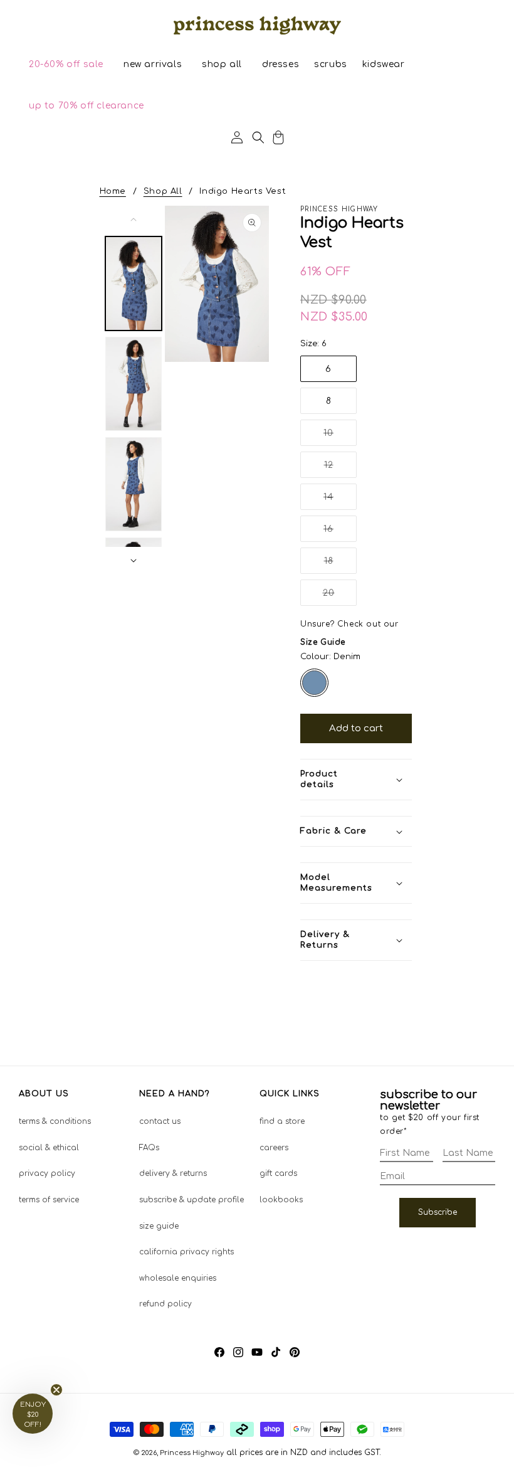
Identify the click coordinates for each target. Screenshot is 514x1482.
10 (340, 437)
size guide (159, 1226)
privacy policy (47, 1173)
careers (274, 1147)
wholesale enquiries (177, 1278)
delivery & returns (173, 1173)
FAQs (149, 1147)
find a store (282, 1121)
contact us (160, 1121)
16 (340, 533)
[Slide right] (133, 560)
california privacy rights (186, 1251)
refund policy (165, 1303)
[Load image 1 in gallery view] (133, 283)
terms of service (49, 1199)
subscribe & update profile (191, 1199)
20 (340, 597)
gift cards (278, 1173)
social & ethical (49, 1147)
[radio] (314, 683)
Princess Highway (192, 1453)
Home (113, 191)
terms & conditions (55, 1121)
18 (340, 565)
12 (340, 469)
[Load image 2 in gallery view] (133, 384)
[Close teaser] (56, 1390)
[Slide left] (133, 219)
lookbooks (281, 1199)
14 (340, 501)
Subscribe (437, 1212)
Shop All (163, 191)
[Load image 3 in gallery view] (133, 484)
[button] (66, 64)
